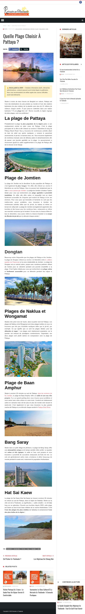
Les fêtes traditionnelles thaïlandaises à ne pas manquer (71, 47)
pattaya (32, 29)
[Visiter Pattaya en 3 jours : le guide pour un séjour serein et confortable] (15, 577)
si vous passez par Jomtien (17, 190)
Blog (60, 602)
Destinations (26, 29)
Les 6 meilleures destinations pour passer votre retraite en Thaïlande (70, 90)
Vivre (46, 29)
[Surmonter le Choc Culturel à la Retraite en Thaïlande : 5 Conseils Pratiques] (41, 577)
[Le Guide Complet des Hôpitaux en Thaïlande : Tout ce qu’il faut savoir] (70, 593)
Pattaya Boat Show (44, 407)
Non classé (7, 586)
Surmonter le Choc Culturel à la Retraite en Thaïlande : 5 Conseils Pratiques (41, 592)
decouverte (19, 29)
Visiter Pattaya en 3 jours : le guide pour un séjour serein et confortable (13, 592)
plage (36, 29)
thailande (42, 29)
